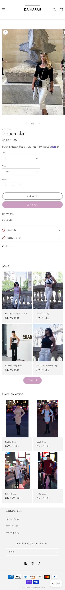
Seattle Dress (10, 442)
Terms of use (12, 525)
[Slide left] (26, 123)
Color (4, 165)
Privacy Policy (12, 518)
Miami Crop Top (42, 314)
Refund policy (12, 532)
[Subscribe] (55, 551)
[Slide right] (39, 123)
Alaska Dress (41, 494)
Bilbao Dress (10, 494)
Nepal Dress (41, 442)
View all (32, 380)
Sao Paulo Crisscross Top (16, 314)
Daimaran (29, 587)
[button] (3, 9)
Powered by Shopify (38, 587)
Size (4, 152)
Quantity (6, 179)
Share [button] (8, 245)
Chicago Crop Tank (13, 366)
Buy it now (32, 204)
